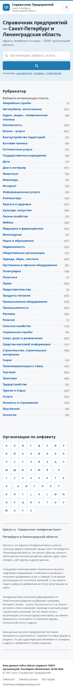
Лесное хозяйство (15, 216)
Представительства (17, 289)
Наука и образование (18, 241)
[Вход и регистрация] (66, 7)
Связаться (9, 679)
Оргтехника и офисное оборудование (30, 265)
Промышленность (16, 308)
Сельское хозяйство (17, 326)
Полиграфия (12, 271)
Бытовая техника (15, 143)
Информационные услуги (21, 192)
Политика (10, 277)
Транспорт (10, 378)
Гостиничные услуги (17, 149)
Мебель (8, 222)
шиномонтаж (24, 73)
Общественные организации (24, 253)
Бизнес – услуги (14, 131)
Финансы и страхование (20, 402)
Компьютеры (12, 198)
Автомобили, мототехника (22, 109)
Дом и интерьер (14, 168)
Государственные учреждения (24, 155)
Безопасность (12, 125)
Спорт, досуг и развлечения (22, 338)
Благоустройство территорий (24, 137)
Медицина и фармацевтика (23, 228)
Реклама (9, 314)
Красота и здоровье (17, 204)
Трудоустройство (15, 384)
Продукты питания (16, 295)
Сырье (7, 360)
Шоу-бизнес (11, 409)
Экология (9, 415)
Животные (10, 174)
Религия (9, 320)
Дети (6, 161)
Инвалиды (10, 180)
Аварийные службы (17, 103)
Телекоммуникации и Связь (23, 366)
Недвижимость (14, 247)
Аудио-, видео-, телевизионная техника (25, 117)
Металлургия (12, 235)
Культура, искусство (17, 210)
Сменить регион (28, 679)
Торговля (9, 372)
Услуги (8, 396)
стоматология (53, 73)
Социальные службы (18, 332)
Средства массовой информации (27, 344)
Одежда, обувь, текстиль (21, 259)
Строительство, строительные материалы (24, 352)
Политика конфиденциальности (21, 684)
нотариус (38, 73)
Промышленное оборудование (25, 301)
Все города (48, 679)
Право (7, 283)
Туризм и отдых (14, 390)
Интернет (9, 186)
